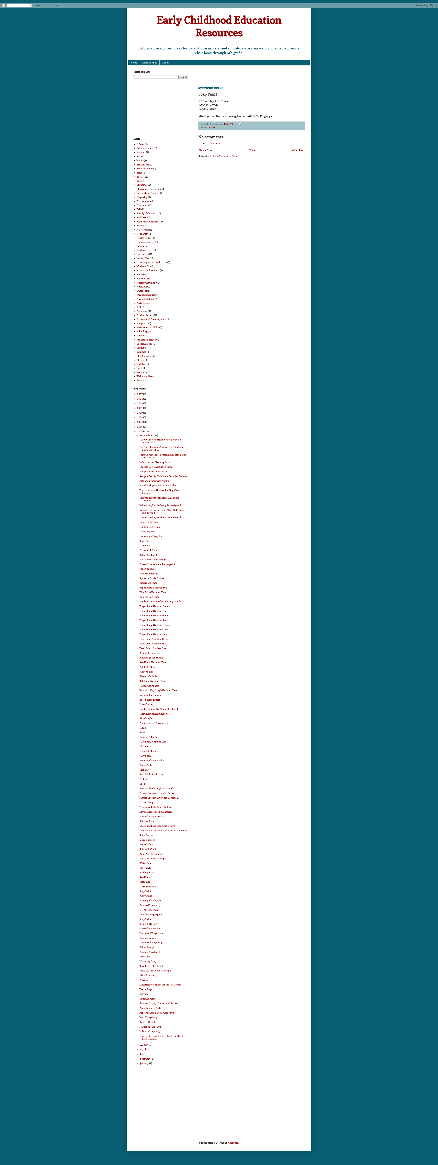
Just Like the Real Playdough (155, 970)
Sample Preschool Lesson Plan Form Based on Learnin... (162, 456)
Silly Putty (145, 755)
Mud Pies (144, 545)
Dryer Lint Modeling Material (155, 811)
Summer (141, 351)
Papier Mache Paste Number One (157, 1012)
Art (138, 156)
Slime (142, 727)
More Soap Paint (148, 886)
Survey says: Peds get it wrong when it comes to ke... (160, 441)
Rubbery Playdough (150, 1031)
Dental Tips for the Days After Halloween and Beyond (162, 511)
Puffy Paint (145, 895)
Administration (145, 148)
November (146, 435)
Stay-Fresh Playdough (151, 965)
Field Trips (142, 217)
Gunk (142, 732)
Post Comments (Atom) (225, 156)
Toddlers (141, 364)
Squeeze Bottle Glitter (151, 578)
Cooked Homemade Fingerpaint (157, 564)
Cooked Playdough (149, 951)
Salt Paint (144, 881)
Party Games (143, 303)
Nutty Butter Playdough (152, 858)
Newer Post (205, 150)
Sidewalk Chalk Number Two (155, 713)
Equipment (143, 205)
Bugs (139, 180)
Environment (144, 201)
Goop (142, 783)
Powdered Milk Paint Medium (155, 807)
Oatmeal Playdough (150, 905)
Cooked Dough (147, 937)
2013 (140, 403)
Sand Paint (145, 877)
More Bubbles (147, 839)
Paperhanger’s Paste (150, 1007)
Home (134, 62)
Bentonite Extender (150, 652)
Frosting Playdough (150, 900)
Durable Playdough (150, 694)
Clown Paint (145, 746)
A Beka (140, 144)
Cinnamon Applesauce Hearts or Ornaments (163, 830)
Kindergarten (144, 249)
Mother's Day (144, 266)
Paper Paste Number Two (153, 587)
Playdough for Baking (151, 657)
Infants (140, 245)
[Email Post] (240, 124)
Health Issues (144, 237)
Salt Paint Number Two (152, 681)
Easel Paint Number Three (153, 638)
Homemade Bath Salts (151, 760)
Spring (140, 347)
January (144, 1063)
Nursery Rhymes (146, 282)
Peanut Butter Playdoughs (153, 722)
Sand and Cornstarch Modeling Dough (160, 601)
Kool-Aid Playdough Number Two (158, 690)
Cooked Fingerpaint (150, 928)
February (145, 1058)
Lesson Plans (143, 258)
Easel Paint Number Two (152, 643)
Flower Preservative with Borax (156, 793)
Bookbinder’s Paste (149, 699)
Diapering (142, 197)
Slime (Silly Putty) (149, 923)
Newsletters (143, 278)
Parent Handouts (146, 294)
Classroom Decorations (149, 188)
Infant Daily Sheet (149, 522)
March (144, 1054)
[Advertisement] (238, 76)
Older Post (298, 150)
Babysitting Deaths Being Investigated (160, 505)
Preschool (142, 311)
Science (141, 335)
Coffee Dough (147, 802)
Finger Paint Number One (153, 634)
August (144, 1044)
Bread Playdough (148, 1017)
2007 (140, 421)
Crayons (143, 993)
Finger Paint (146, 671)
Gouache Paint (147, 998)
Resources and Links (148, 327)
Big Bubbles (146, 844)
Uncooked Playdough (151, 942)
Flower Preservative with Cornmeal (159, 797)
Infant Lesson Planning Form (155, 462)
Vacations (142, 372)
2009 (140, 412)
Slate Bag (144, 540)
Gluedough (145, 718)
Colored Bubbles (148, 573)
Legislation (143, 254)
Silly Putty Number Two (152, 741)
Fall (139, 209)
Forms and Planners (147, 221)
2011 (140, 407)
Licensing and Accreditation (152, 262)
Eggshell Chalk (147, 751)
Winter (140, 380)
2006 (140, 426)
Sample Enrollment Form (153, 471)
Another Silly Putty (150, 736)
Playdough (145, 979)
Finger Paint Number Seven (154, 606)
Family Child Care (146, 213)
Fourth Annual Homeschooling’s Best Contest (159, 492)
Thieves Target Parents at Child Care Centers (159, 499)
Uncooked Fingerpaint (151, 933)
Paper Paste (145, 765)
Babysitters (143, 164)
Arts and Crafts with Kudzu (154, 480)
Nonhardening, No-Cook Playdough (158, 708)
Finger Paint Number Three (154, 624)
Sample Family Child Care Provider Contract (163, 476)
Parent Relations (145, 298)
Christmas (142, 184)
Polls (139, 306)
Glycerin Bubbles (148, 676)
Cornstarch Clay (148, 550)
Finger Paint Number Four (153, 620)
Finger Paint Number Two (153, 629)
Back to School (145, 168)
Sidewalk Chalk (148, 849)
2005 (140, 431)
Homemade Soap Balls (151, 536)
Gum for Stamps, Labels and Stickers (159, 1003)
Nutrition (142, 286)
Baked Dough (146, 947)
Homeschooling (145, 241)
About (165, 62)
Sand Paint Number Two (152, 662)
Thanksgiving (144, 355)
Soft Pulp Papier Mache (152, 816)
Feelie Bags (145, 989)
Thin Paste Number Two (152, 592)
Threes (140, 360)
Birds (139, 172)
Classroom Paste (148, 582)
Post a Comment (212, 143)
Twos (139, 368)
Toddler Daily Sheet (150, 526)
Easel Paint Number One (152, 648)
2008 (140, 417)
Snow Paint (145, 867)
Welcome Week (145, 376)
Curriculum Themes (148, 192)
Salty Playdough (148, 554)
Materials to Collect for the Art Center (160, 984)
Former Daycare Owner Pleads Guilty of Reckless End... (161, 1037)
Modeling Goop (147, 961)
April (143, 1049)
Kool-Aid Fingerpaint (151, 914)
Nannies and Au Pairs (148, 270)
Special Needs (144, 343)
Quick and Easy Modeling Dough (157, 825)
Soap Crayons (146, 531)
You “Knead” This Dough (152, 559)
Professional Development (151, 319)
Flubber (143, 779)
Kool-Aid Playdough (150, 853)
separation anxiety (147, 339)
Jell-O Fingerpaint (149, 909)
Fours (140, 225)
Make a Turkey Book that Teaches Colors (161, 517)
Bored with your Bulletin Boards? (157, 485)
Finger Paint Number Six (152, 610)
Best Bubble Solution (151, 774)
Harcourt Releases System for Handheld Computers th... (161, 448)
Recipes (211, 127)
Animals (141, 152)
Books (140, 176)
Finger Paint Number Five (153, 615)
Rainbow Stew (147, 821)
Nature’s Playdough (150, 1026)
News (140, 274)
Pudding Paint (146, 872)
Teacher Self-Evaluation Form (156, 466)
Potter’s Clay (146, 704)
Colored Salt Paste (149, 596)
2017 (140, 394)
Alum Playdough (148, 975)
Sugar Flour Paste (149, 685)
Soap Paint (145, 891)
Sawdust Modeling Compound (156, 788)
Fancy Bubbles (147, 568)
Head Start (142, 233)
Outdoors (142, 290)
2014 (140, 398)
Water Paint (145, 863)
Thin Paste (145, 769)
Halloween (143, 229)
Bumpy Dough (147, 1021)
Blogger (233, 1142)
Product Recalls (145, 315)
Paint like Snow (147, 666)
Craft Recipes (149, 62)
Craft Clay (145, 956)
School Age (143, 331)
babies (140, 160)
